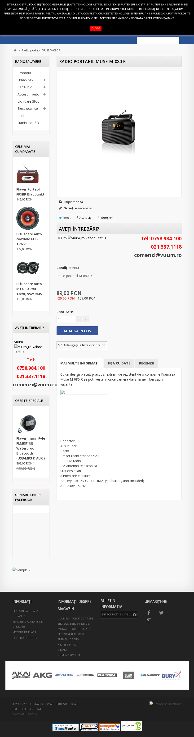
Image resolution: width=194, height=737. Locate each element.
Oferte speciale (29, 400)
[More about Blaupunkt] (150, 675)
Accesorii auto (28, 94)
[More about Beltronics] (107, 675)
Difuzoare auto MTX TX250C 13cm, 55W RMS (29, 289)
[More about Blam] (128, 675)
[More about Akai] (21, 675)
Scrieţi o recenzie (77, 208)
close (96, 28)
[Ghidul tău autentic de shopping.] (109, 729)
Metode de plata (24, 632)
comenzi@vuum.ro (35, 384)
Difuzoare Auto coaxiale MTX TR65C (29, 239)
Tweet (66, 218)
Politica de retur (25, 638)
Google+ (106, 218)
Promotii (24, 73)
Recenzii (146, 363)
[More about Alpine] (64, 675)
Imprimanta (73, 202)
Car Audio (25, 87)
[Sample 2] (31, 570)
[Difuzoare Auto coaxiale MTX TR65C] (28, 218)
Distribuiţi (85, 218)
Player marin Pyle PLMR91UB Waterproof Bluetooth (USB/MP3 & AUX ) (30, 448)
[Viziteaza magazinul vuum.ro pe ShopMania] (65, 729)
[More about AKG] (42, 675)
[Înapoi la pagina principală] (15, 50)
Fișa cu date (119, 363)
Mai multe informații (79, 363)
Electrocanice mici (28, 112)
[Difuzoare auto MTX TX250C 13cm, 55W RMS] (28, 268)
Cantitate (65, 311)
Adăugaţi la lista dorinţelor (84, 345)
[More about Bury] (171, 675)
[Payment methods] (166, 704)
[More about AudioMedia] (85, 675)
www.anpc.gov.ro (25, 714)
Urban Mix (25, 80)
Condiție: (64, 267)
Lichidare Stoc (28, 101)
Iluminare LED (28, 122)
